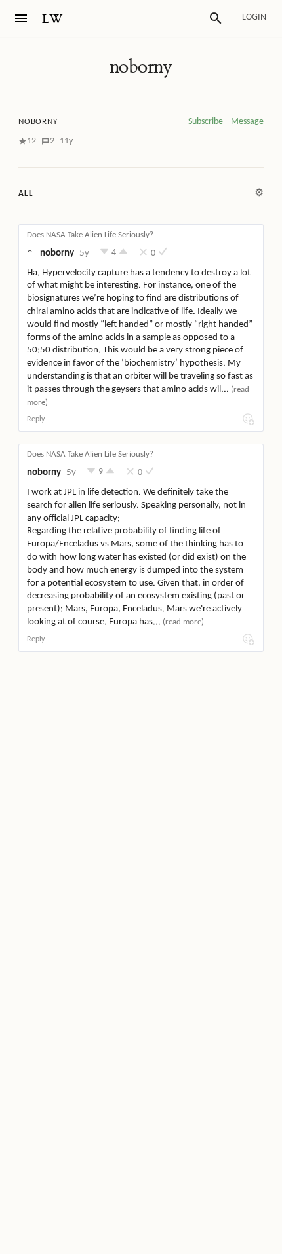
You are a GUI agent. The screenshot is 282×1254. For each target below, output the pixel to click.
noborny (141, 67)
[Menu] (21, 18)
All (25, 193)
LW (52, 19)
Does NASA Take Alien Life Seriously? (90, 235)
